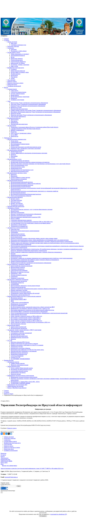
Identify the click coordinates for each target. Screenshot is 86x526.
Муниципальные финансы (15, 197)
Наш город (14, 43)
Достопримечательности (18, 55)
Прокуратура (14, 136)
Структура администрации (18, 92)
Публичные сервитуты (17, 282)
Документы (14, 77)
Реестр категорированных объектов (21, 195)
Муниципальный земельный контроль (22, 182)
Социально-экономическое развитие (21, 220)
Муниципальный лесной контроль (21, 186)
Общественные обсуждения (19, 314)
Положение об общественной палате (21, 369)
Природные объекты (17, 58)
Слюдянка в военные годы (18, 45)
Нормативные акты (16, 151)
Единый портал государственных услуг (22, 170)
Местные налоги (15, 202)
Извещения (14, 176)
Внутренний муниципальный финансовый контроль (26, 194)
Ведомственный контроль (18, 192)
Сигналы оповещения (17, 355)
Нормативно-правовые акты (19, 354)
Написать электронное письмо (19, 365)
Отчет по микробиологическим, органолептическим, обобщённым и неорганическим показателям (39, 313)
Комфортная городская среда (15, 67)
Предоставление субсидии (18, 323)
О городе (6, 40)
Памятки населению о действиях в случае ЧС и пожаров (27, 345)
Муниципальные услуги (14, 159)
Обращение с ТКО (16, 273)
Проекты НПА (15, 145)
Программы (14, 156)
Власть (6, 87)
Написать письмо (16, 113)
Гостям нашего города (13, 52)
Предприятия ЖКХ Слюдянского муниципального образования (29, 311)
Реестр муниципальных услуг (19, 165)
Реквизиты (14, 98)
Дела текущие (11, 80)
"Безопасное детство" (17, 346)
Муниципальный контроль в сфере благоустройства (26, 183)
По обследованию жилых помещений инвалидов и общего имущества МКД (33, 307)
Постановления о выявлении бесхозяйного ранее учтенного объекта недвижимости (35, 259)
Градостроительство (16, 237)
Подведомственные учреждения (20, 96)
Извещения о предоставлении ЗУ (20, 295)
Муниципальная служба (18, 334)
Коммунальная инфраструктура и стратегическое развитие (24, 296)
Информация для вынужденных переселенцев (20, 375)
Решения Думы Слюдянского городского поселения (25, 148)
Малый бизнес (15, 211)
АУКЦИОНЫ (15, 284)
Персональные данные (17, 331)
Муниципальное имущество (19, 281)
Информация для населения (19, 304)
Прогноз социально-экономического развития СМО (26, 217)
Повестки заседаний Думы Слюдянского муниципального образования (31, 115)
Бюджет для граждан (17, 203)
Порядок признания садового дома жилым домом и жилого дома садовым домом (34, 238)
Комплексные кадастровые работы (21, 291)
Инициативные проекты (18, 267)
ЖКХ (12, 301)
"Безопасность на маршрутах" (19, 226)
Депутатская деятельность (18, 116)
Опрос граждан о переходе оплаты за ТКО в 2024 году (26, 316)
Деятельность (8, 138)
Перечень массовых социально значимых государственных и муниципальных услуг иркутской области (40, 163)
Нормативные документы (18, 372)
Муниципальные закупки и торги (17, 173)
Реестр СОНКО (15, 218)
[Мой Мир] (6, 434)
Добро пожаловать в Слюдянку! (20, 54)
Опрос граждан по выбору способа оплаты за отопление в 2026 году (30, 322)
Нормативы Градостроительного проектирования (25, 231)
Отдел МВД (14, 134)
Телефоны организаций (14, 86)
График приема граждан (18, 363)
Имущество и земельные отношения (17, 279)
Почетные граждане (13, 46)
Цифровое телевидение (17, 278)
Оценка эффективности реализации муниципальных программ (29, 153)
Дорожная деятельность (17, 269)
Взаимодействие (9, 360)
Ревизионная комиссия (13, 118)
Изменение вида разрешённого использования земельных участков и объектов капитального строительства (42, 241)
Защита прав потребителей (18, 327)
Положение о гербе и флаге (19, 51)
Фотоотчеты (14, 75)
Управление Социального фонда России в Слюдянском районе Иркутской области (34, 127)
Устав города (14, 141)
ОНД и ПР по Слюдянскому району (21, 133)
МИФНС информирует (17, 130)
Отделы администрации (18, 93)
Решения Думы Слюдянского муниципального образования (28, 106)
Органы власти (11, 125)
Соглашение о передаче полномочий (21, 333)
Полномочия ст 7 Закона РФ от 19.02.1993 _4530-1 (25, 381)
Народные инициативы (17, 212)
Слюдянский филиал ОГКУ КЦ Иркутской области (25, 128)
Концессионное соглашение (19, 179)
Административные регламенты (20, 160)
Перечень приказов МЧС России (20, 342)
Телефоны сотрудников (17, 99)
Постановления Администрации (20, 144)
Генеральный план (16, 142)
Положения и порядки (17, 205)
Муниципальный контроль (15, 180)
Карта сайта (4, 462)
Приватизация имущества (18, 287)
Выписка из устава (16, 107)
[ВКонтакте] (2, 434)
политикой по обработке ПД (58, 514)
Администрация (12, 89)
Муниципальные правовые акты (16, 139)
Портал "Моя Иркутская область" (17, 387)
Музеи (12, 57)
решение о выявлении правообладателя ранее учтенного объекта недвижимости (34, 288)
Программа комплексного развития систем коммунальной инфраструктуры (32, 310)
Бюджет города (15, 198)
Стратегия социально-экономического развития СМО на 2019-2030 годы (32, 221)
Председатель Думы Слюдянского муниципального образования (29, 102)
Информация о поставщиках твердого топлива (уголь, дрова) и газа (30, 308)
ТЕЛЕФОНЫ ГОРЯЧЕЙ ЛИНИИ (20, 383)
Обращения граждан (13, 362)
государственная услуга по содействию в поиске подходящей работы (30, 223)
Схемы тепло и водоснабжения (20, 302)
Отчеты (13, 157)
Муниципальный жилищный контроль (22, 185)
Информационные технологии (19, 337)
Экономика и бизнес (13, 208)
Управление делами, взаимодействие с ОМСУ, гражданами (24, 330)
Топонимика (14, 232)
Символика (10, 48)
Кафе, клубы (14, 66)
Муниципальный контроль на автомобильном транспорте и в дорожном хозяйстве (34, 191)
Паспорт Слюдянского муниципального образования (26, 214)
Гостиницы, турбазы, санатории (20, 64)
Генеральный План (16, 256)
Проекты (13, 154)
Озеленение (14, 276)
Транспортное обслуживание (19, 270)
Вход (2, 464)
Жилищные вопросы (17, 298)
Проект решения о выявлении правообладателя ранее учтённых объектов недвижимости (36, 252)
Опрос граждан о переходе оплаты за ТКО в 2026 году (26, 320)
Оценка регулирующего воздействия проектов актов (26, 147)
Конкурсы (14, 174)
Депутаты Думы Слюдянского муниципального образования (28, 104)
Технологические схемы (18, 166)
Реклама (13, 253)
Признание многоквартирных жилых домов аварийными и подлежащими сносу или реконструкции (40, 240)
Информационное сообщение (19, 255)
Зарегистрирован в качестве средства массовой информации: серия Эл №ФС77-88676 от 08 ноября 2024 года (32, 468)
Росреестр (13, 131)
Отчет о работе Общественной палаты (22, 368)
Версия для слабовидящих (9, 465)
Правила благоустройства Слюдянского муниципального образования (31, 263)
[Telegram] (11, 434)
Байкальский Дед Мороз (18, 63)
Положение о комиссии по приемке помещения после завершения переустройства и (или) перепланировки (41, 258)
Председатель (15, 119)
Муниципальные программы (15, 150)
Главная (6, 38)
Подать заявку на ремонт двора (20, 72)
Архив (13, 78)
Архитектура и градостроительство (17, 227)
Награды (13, 339)
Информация (14, 122)
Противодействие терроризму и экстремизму (24, 351)
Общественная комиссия (18, 70)
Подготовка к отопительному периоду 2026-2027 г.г (26, 319)
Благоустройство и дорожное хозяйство (18, 264)
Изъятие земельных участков (19, 290)
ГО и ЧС (9, 340)
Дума (8, 101)
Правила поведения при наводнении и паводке (24, 343)
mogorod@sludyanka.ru (11, 477)
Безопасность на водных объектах (20, 348)
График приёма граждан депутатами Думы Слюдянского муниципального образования (36, 110)
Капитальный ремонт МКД (18, 299)
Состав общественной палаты (19, 371)
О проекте (14, 69)
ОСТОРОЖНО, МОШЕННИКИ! (20, 359)
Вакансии (3, 453)
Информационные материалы (19, 352)
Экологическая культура (18, 234)
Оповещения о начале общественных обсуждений (25, 293)
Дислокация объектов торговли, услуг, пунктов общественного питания (31, 209)
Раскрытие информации (18, 305)
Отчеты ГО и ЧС (15, 357)
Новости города (12, 81)
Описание (14, 49)
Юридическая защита (13, 325)
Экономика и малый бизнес (19, 224)
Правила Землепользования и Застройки (22, 261)
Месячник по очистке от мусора (20, 272)
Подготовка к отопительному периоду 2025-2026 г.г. (26, 317)
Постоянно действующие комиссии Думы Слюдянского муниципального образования (35, 112)
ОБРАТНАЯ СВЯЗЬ (6, 461)
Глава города (14, 90)
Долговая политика (16, 200)
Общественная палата (13, 366)
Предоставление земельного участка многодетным (25, 285)
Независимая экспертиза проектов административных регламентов (30, 162)
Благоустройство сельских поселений (21, 266)
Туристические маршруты (18, 61)
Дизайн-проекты (15, 74)
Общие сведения (12, 42)
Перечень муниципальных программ (21, 215)
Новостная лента (12, 84)
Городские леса (15, 229)
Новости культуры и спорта (15, 83)
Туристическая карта (17, 60)
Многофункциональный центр (19, 171)
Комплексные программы (18, 235)
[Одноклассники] (4, 434)
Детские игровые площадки (19, 275)
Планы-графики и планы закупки (20, 177)
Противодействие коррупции (19, 109)
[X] (9, 434)
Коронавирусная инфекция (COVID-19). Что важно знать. (27, 349)
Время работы (15, 95)
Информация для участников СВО (17, 384)
